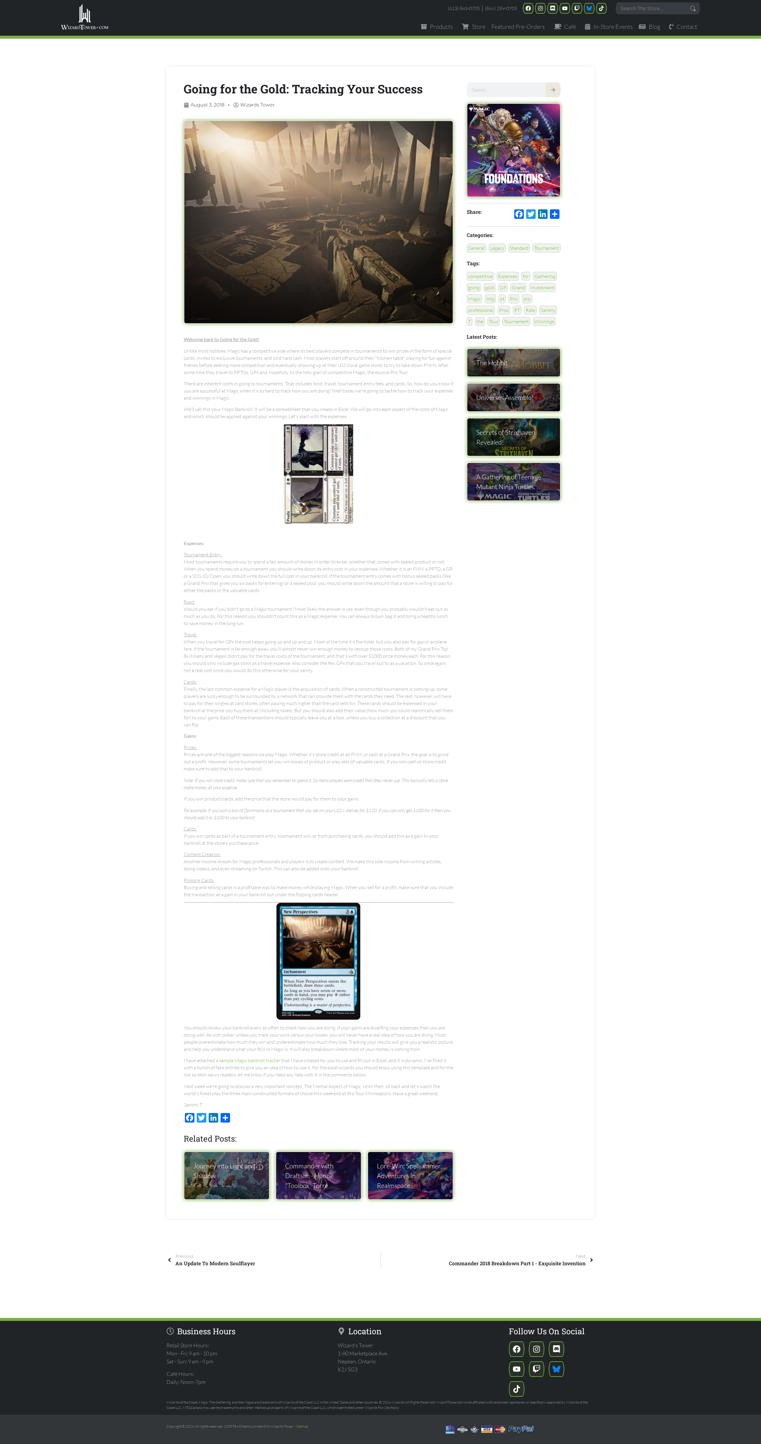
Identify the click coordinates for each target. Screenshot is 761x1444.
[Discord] (552, 8)
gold (489, 288)
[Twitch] (577, 8)
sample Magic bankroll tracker (249, 1060)
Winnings (544, 321)
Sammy (548, 310)
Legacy (497, 248)
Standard (519, 248)
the (480, 321)
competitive (480, 276)
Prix (514, 299)
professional (480, 310)
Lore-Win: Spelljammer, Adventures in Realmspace (409, 1175)
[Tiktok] (601, 8)
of (502, 299)
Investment (542, 288)
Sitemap (302, 1426)
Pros (504, 310)
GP (503, 288)
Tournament (546, 248)
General (476, 248)
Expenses (507, 276)
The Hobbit (492, 363)
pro (527, 299)
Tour (493, 321)
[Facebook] (528, 8)
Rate (530, 310)
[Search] (553, 89)
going (473, 288)
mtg (490, 299)
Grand (518, 288)
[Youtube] (564, 8)
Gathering (544, 276)
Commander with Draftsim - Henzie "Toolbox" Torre (309, 1175)
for (526, 276)
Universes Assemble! (505, 397)
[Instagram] (540, 8)
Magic (474, 299)
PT (517, 310)
